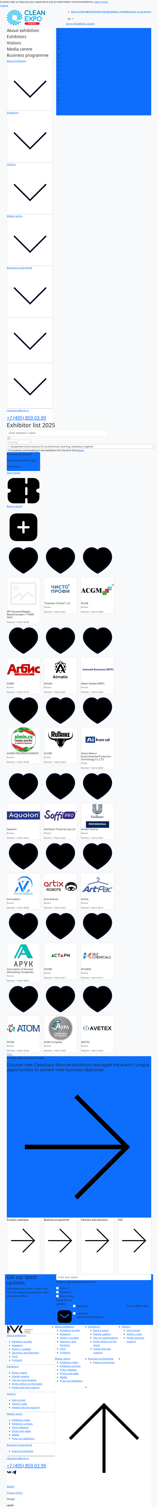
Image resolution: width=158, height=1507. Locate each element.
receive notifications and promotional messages (117, 1313)
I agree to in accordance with (113, 1307)
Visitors (11, 164)
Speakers (66, 33)
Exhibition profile (71, 30)
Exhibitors (13, 112)
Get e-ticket (68, 75)
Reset (80, 450)
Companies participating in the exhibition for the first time (43, 450)
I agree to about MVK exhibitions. (111, 1315)
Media (64, 103)
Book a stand (68, 54)
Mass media (67, 1296)
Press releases (69, 96)
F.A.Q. (64, 44)
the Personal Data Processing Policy (98, 1309)
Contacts (66, 48)
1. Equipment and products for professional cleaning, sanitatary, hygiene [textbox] (50, 446)
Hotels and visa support (75, 69)
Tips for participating (73, 62)
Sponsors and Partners (74, 41)
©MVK (10, 1486)
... (12, 1054)
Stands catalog (69, 58)
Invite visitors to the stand (76, 65)
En (69, 19)
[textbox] (19, 442)
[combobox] (19, 442)
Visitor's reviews (70, 37)
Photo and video (70, 100)
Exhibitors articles (71, 92)
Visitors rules (68, 79)
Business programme (19, 267)
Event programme (71, 113)
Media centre (14, 216)
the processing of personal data (107, 1306)
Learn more (101, 2)
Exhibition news (70, 89)
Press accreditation (72, 107)
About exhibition (16, 61)
